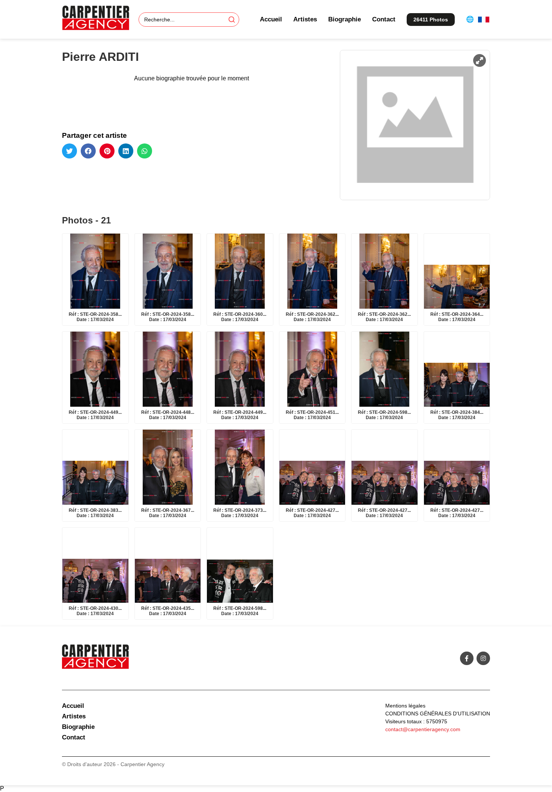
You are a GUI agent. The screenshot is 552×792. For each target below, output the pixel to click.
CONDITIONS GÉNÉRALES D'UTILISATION (437, 714)
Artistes (305, 19)
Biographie (344, 19)
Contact (383, 19)
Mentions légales (405, 706)
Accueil (271, 19)
